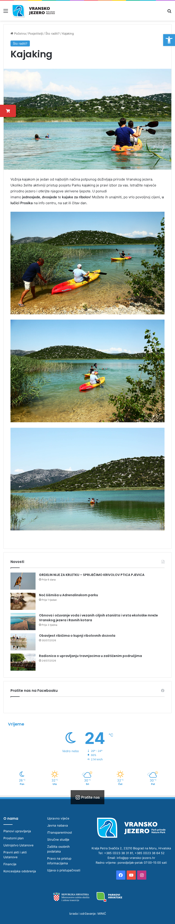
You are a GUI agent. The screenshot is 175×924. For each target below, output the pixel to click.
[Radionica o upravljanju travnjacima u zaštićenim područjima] (23, 662)
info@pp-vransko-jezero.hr (136, 858)
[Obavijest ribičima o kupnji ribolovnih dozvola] (23, 641)
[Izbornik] (5, 12)
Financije (9, 864)
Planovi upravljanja (17, 831)
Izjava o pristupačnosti (63, 870)
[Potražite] (169, 12)
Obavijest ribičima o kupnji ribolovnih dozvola (77, 635)
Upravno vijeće (58, 818)
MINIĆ (102, 913)
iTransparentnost (59, 832)
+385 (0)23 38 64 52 (150, 853)
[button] (169, 40)
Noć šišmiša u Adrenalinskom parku (68, 595)
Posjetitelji (35, 33)
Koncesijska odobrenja (19, 871)
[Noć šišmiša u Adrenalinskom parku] (23, 601)
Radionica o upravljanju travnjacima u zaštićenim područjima (90, 656)
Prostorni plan (13, 838)
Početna (19, 33)
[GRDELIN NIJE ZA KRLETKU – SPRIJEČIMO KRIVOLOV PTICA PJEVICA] (23, 581)
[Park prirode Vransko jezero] (33, 11)
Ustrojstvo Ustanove (18, 845)
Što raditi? (52, 33)
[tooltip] (8, 111)
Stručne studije (58, 839)
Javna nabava (57, 825)
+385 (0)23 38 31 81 (118, 853)
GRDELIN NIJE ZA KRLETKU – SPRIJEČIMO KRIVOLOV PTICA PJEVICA (91, 575)
